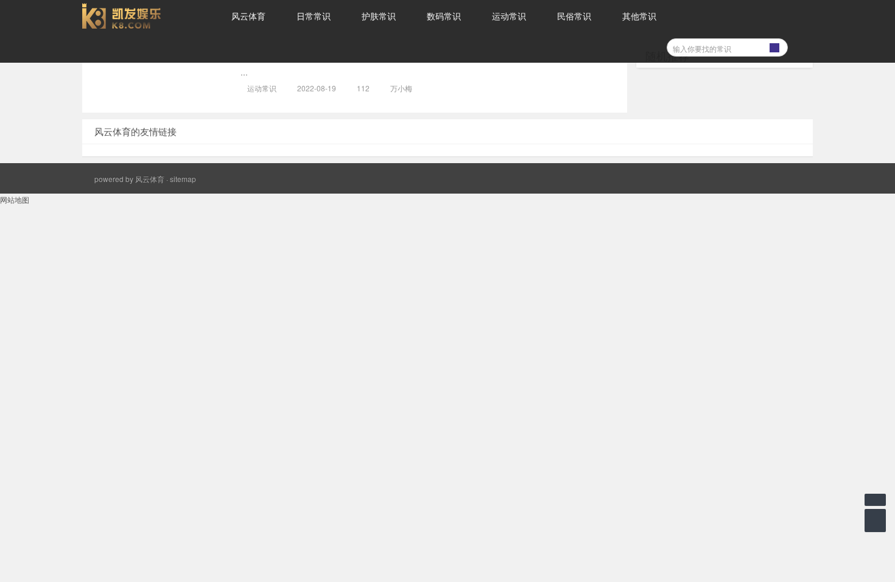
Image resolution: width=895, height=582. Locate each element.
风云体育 (248, 16)
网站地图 (14, 199)
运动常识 (509, 16)
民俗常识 (574, 16)
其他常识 (639, 16)
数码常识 (444, 16)
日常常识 (314, 16)
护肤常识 (379, 16)
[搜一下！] (774, 45)
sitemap (183, 179)
